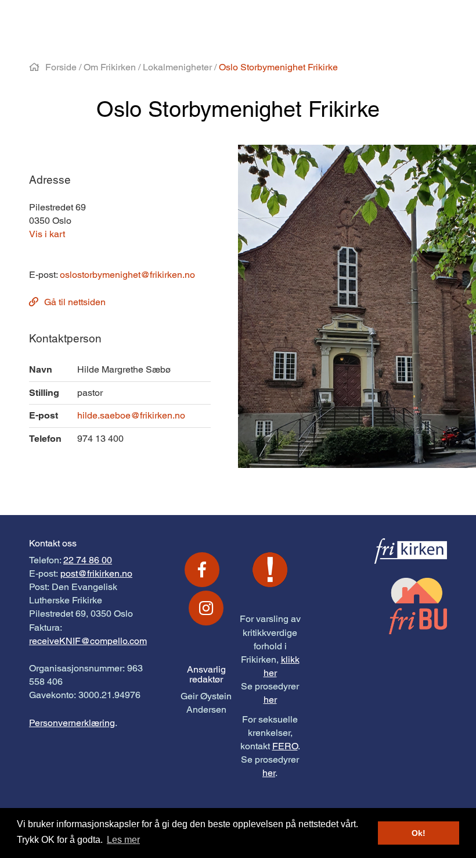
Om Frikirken (110, 67)
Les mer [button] (123, 840)
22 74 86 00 (87, 560)
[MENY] (421, 21)
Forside (61, 67)
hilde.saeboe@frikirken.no (131, 415)
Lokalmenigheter (177, 67)
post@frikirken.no (96, 573)
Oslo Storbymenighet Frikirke (278, 67)
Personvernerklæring (72, 722)
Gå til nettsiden (75, 302)
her (270, 699)
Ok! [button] (418, 833)
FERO (285, 746)
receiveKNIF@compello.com (88, 640)
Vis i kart (47, 233)
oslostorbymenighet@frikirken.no (127, 274)
